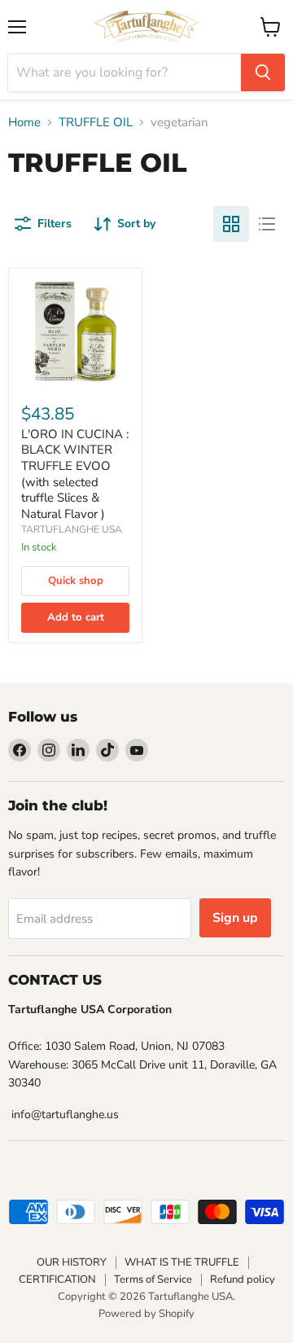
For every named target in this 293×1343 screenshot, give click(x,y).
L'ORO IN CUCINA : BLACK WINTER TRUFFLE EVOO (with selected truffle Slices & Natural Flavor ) (75, 474)
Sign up (235, 918)
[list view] (267, 224)
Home (24, 122)
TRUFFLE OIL (96, 122)
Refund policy (242, 1279)
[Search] (263, 72)
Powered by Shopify (146, 1313)
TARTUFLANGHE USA (71, 529)
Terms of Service (153, 1279)
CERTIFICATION (57, 1279)
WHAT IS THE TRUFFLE (182, 1262)
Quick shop (75, 580)
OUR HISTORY (72, 1262)
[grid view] (231, 224)
